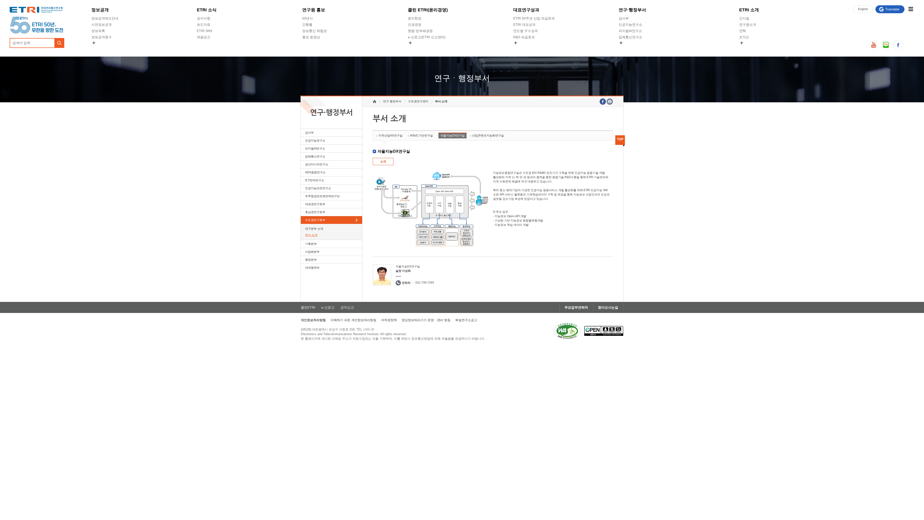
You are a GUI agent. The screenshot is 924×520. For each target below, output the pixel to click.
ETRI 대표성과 (524, 24)
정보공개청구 (101, 37)
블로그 (886, 45)
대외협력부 (312, 267)
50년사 (307, 18)
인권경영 (414, 24)
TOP (620, 139)
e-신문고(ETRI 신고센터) (427, 37)
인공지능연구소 (630, 24)
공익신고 (414, 48)
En (863, 9)
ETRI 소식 (207, 9)
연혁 (742, 31)
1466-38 (368, 329)
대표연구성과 (526, 9)
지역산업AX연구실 (391, 135)
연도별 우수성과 (525, 31)
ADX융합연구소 (315, 172)
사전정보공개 (101, 24)
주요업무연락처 (576, 307)
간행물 (307, 24)
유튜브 (874, 45)
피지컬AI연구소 (630, 31)
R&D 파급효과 (524, 37)
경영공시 (98, 48)
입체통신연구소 (630, 37)
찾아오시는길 (608, 307)
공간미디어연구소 (632, 48)
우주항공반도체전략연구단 (322, 196)
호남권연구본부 (315, 212)
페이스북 (898, 45)
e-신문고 (327, 307)
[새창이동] (567, 331)
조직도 (744, 37)
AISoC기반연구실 (421, 135)
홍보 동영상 (311, 37)
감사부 (624, 18)
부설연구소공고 (466, 320)
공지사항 (203, 18)
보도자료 (203, 24)
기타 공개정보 (749, 48)
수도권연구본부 (315, 220)
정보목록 (98, 31)
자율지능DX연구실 (452, 135)
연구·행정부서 (632, 9)
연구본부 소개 (314, 228)
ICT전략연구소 (314, 180)
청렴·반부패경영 (420, 31)
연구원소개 (747, 24)
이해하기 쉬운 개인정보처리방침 (353, 320)
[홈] (374, 101)
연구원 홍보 (313, 9)
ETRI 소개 (749, 9)
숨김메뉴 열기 (93, 42)
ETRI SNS (204, 31)
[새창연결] (603, 101)
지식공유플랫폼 (525, 48)
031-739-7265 (424, 282)
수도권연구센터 (418, 101)
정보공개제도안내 (104, 18)
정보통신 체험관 (314, 31)
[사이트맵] (910, 9)
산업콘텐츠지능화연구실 (488, 135)
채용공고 (203, 37)
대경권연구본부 (315, 204)
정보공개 (100, 9)
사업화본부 (312, 252)
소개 (383, 161)
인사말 (744, 18)
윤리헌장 (414, 18)
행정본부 (311, 259)
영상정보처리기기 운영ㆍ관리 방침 (426, 320)
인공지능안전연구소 (318, 188)
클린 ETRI (428, 9)
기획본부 (311, 244)
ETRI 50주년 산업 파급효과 (534, 18)
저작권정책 (389, 320)
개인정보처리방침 (313, 320)
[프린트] (610, 101)
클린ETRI (308, 307)
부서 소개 (311, 235)
